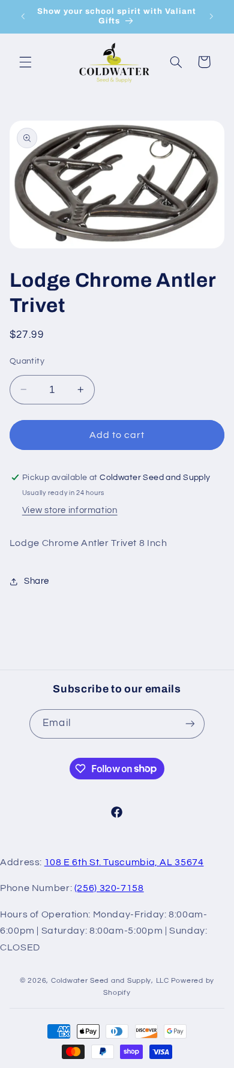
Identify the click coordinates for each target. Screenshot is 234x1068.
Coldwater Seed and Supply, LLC (110, 980)
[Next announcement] (211, 16)
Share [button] (36, 581)
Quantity (27, 361)
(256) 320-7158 (109, 888)
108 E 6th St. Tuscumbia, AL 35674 (124, 862)
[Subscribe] (189, 724)
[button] (25, 62)
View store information (70, 510)
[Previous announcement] (23, 16)
